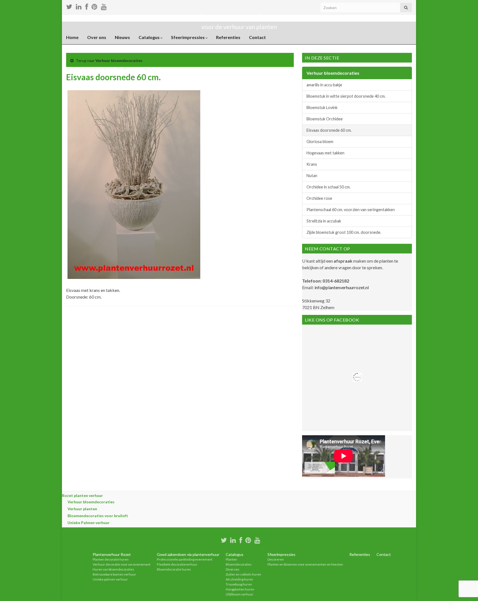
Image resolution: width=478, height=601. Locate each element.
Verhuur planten (82, 508)
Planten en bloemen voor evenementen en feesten (305, 564)
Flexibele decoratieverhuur (177, 564)
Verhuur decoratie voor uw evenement (121, 564)
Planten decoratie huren (111, 559)
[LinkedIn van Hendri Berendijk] (233, 539)
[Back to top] (465, 588)
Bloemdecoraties (239, 564)
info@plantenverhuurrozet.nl (342, 287)
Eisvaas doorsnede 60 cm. (329, 130)
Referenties (228, 37)
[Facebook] (240, 539)
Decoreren (275, 559)
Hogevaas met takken (325, 153)
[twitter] (224, 539)
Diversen (232, 569)
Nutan (311, 175)
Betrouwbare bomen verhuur (114, 574)
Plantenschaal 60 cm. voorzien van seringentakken (350, 209)
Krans (311, 164)
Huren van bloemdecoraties (113, 569)
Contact (257, 37)
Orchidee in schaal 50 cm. (328, 187)
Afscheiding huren (239, 579)
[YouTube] (257, 539)
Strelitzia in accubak (323, 221)
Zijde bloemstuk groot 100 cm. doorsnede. (343, 232)
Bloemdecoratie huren (174, 569)
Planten (231, 559)
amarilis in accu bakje (324, 84)
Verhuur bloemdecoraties (118, 60)
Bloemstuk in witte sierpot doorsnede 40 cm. (346, 96)
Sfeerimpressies (188, 37)
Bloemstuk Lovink (321, 107)
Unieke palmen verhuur (110, 579)
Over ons (96, 37)
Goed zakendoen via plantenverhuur (188, 554)
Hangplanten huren (240, 589)
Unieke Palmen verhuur (88, 522)
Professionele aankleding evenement (184, 559)
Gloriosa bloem (319, 141)
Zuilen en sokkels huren (243, 574)
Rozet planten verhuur (82, 495)
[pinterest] (248, 539)
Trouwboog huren (239, 584)
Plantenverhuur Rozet (239, 17)
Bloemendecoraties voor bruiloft (97, 515)
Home (72, 37)
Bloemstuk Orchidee (324, 118)
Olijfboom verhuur (239, 594)
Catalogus (149, 37)
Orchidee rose (319, 198)
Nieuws (122, 37)
